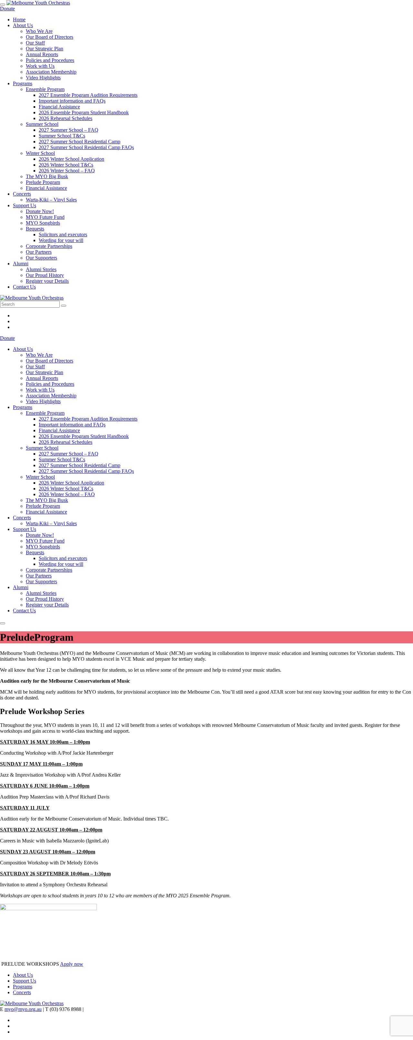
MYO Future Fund (45, 217)
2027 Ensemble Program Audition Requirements (88, 95)
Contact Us (24, 287)
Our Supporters (41, 257)
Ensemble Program (45, 89)
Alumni (20, 263)
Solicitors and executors (63, 234)
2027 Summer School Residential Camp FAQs (86, 147)
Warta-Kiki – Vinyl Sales (51, 199)
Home (19, 19)
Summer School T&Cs (62, 135)
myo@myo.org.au (23, 1009)
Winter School (40, 153)
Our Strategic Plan (44, 48)
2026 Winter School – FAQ (67, 170)
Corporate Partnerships (49, 246)
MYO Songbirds (43, 223)
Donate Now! (40, 211)
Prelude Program (43, 182)
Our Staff (35, 43)
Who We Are (39, 31)
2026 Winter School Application (71, 159)
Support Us (24, 205)
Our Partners (39, 252)
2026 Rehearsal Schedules (65, 118)
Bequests (35, 228)
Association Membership (51, 72)
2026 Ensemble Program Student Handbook (84, 112)
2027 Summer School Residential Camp (79, 141)
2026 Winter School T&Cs (66, 165)
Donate (7, 8)
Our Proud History (45, 275)
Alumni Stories (41, 269)
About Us (23, 25)
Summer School (42, 124)
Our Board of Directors (49, 37)
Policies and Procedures (50, 60)
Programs (22, 83)
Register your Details (47, 281)
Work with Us (40, 66)
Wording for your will (61, 240)
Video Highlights (43, 77)
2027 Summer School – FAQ (68, 130)
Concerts (22, 194)
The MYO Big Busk (47, 176)
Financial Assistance (59, 106)
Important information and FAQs (72, 101)
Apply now (71, 964)
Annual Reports (42, 54)
